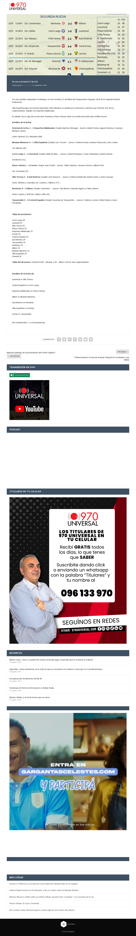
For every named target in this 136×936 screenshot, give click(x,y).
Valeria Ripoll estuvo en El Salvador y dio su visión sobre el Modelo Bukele (43, 917)
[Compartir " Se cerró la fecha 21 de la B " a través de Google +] (69, 339)
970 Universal (27, 85)
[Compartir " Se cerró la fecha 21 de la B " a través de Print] (91, 339)
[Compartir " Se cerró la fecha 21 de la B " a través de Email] (85, 339)
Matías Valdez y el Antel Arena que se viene (29, 697)
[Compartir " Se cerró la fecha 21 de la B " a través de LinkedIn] (80, 339)
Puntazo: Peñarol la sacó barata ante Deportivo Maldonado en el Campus (43, 910)
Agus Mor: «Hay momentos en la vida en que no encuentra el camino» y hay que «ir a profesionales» (56, 669)
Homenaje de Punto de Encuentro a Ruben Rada (31, 688)
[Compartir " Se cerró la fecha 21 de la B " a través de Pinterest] (75, 339)
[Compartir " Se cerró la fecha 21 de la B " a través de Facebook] (59, 339)
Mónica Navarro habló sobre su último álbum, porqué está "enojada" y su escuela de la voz (51, 923)
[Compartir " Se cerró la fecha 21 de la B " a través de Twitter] (64, 339)
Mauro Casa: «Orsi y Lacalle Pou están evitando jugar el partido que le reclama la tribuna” (51, 660)
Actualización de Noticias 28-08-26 (25, 679)
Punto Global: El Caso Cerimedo (24, 930)
